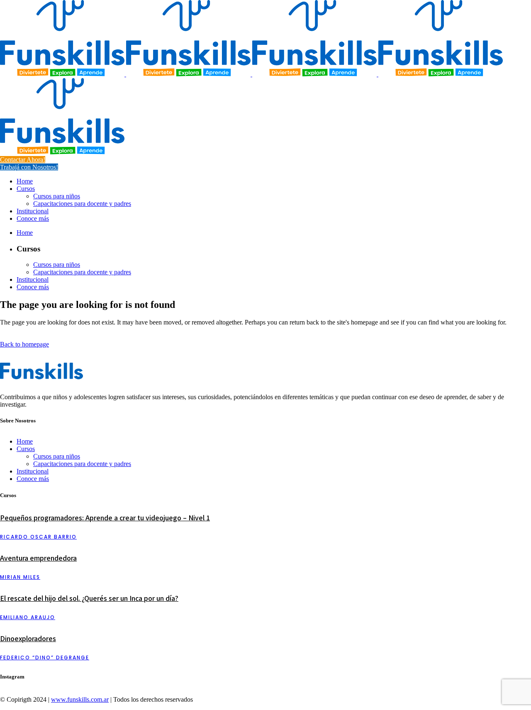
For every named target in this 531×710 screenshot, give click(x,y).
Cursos (26, 448)
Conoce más (33, 478)
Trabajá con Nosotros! (29, 167)
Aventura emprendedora (38, 558)
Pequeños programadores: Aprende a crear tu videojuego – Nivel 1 (105, 517)
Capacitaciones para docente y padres (82, 463)
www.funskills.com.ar (80, 699)
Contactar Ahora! (22, 159)
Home (25, 441)
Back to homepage (24, 344)
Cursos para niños (56, 456)
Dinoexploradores (28, 638)
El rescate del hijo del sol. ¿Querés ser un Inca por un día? (89, 598)
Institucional (33, 471)
